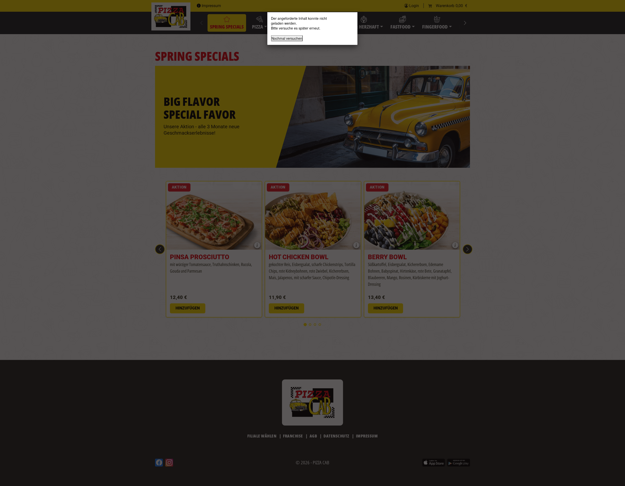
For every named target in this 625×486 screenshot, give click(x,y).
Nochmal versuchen (286, 38)
